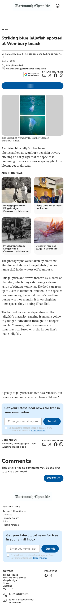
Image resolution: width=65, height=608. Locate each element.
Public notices (11, 525)
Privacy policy (11, 518)
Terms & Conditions (14, 511)
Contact (7, 514)
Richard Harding (13, 54)
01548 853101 (21, 594)
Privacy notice (38, 430)
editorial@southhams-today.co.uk (21, 601)
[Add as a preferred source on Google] (31, 74)
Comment (53, 478)
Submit (52, 421)
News (5, 29)
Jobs (5, 521)
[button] (7, 6)
